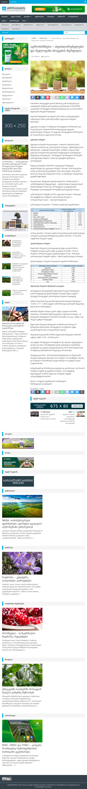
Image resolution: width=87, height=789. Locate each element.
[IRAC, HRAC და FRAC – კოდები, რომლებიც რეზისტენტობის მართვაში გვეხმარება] (22, 731)
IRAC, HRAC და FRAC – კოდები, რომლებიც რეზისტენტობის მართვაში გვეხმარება (22, 748)
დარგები (27, 16)
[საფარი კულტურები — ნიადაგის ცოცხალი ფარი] (6, 293)
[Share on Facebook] (32, 97)
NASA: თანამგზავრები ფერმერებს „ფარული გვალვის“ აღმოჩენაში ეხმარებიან (22, 523)
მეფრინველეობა (53, 24)
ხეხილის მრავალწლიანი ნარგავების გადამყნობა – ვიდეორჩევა (14, 325)
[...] (19, 196)
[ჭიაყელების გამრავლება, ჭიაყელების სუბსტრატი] (6, 243)
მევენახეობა (40, 24)
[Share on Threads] (81, 97)
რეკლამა (4, 1)
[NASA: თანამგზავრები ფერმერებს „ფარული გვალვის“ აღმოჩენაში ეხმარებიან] (22, 506)
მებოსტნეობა (16, 24)
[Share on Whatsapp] (62, 97)
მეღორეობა (16, 28)
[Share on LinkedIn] (42, 97)
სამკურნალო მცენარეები (14, 603)
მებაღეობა (5, 24)
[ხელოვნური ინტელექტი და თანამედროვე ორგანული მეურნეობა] (6, 279)
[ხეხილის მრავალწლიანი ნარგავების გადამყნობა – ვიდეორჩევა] (15, 313)
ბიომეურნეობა (73, 16)
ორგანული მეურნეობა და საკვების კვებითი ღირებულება (19, 254)
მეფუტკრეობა (79, 24)
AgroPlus (61, 16)
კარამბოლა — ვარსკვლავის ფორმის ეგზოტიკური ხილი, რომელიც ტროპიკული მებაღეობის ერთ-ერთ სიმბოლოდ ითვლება (15, 166)
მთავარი (5, 16)
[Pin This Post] (47, 97)
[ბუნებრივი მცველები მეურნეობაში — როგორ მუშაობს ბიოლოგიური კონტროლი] (6, 266)
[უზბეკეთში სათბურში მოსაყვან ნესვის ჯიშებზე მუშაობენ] (22, 675)
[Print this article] (57, 97)
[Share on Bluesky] (77, 97)
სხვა (23, 20)
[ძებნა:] (74, 32)
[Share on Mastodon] (67, 97)
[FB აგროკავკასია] (85, 2)
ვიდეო (4, 20)
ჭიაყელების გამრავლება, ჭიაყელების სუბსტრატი (17, 243)
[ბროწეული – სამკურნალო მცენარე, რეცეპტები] (22, 619)
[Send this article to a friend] (52, 97)
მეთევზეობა (5, 28)
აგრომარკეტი (14, 20)
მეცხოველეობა (67, 24)
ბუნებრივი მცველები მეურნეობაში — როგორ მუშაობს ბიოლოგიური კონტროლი (20, 267)
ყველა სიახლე (16, 16)
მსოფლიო (50, 16)
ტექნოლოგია (39, 16)
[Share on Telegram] (72, 97)
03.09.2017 (36, 56)
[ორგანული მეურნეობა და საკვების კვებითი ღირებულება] (6, 254)
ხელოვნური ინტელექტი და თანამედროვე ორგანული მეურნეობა (17, 280)
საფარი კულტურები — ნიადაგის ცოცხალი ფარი (19, 292)
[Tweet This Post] (37, 97)
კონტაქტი (14, 1)
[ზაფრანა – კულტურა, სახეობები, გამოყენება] (22, 563)
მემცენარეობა (28, 24)
